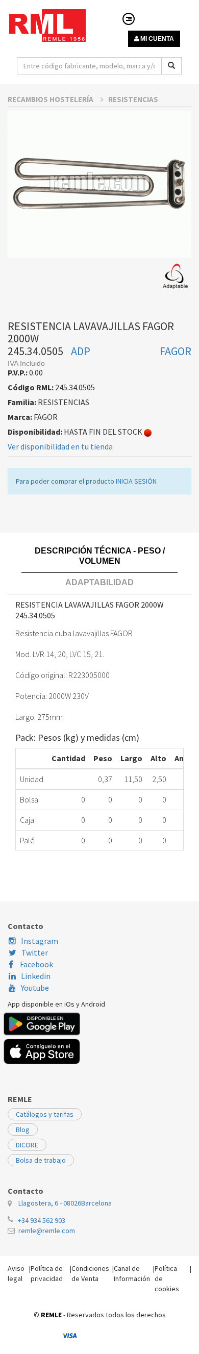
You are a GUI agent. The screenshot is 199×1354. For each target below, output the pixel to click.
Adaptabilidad (99, 582)
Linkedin (36, 976)
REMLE (51, 1314)
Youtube (35, 988)
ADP (80, 351)
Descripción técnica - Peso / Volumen (100, 555)
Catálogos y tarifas (44, 1114)
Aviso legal (16, 1273)
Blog (23, 1129)
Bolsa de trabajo (41, 1160)
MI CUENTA (156, 38)
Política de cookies (167, 1278)
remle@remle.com (46, 1230)
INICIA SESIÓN (136, 481)
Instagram (39, 941)
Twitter (34, 952)
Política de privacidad (47, 1273)
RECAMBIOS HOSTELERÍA (51, 99)
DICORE (27, 1144)
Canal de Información (132, 1273)
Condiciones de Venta (90, 1273)
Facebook (35, 964)
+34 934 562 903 (41, 1220)
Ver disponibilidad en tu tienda (60, 446)
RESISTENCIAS (133, 99)
